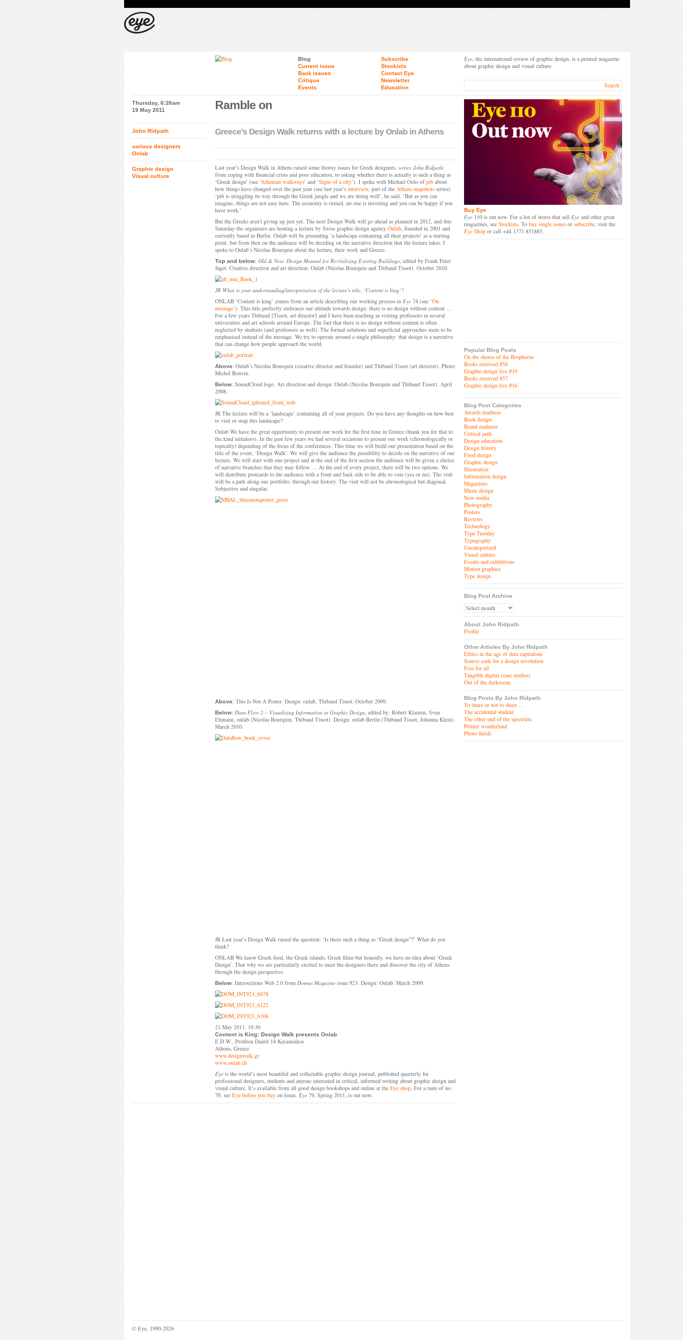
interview (358, 189)
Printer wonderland (485, 726)
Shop (474, 231)
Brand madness (481, 426)
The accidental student (489, 712)
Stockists (393, 66)
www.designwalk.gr (237, 1055)
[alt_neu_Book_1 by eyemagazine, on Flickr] (335, 279)
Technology (477, 526)
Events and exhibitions (489, 561)
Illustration (476, 469)
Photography (478, 504)
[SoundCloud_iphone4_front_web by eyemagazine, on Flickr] (335, 402)
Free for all (476, 668)
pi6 (429, 181)
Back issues (314, 73)
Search (611, 85)
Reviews (473, 519)
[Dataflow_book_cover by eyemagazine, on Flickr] (335, 833)
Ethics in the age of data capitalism (503, 654)
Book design (478, 419)
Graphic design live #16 (490, 385)
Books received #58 (486, 364)
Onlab (140, 153)
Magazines (475, 483)
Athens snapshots (415, 189)
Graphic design (153, 169)
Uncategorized (480, 547)
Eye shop (400, 1088)
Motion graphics (482, 569)
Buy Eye (475, 210)
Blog (304, 59)
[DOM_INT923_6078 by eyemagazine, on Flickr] (335, 994)
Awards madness (482, 412)
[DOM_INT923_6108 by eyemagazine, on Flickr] (335, 1016)
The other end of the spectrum (498, 719)
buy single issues (547, 224)
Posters (472, 512)
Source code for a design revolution (503, 661)
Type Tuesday (479, 533)
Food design (477, 455)
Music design (478, 490)
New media (476, 497)
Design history (480, 448)
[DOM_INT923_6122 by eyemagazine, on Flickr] (335, 1005)
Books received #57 (486, 378)
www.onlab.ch (231, 1062)
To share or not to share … (494, 705)
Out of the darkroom (487, 682)
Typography (477, 540)
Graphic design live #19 (490, 371)
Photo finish (477, 733)
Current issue (316, 66)
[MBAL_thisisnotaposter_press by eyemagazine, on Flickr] (335, 595)
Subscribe (394, 59)
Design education (483, 440)
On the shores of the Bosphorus (499, 357)
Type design (477, 576)
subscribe (584, 224)
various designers (156, 146)
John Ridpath (150, 131)
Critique (308, 80)
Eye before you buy (253, 1095)
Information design (485, 476)
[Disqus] (294, 1206)
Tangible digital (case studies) (497, 675)
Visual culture (150, 176)
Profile (471, 631)
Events (307, 87)
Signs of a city (335, 181)
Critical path (478, 433)
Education (395, 87)
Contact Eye (397, 73)
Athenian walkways (282, 181)
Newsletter (395, 80)
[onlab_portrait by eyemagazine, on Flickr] (335, 355)
